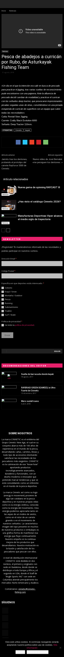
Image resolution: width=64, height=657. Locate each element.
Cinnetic (18, 130)
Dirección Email (9, 258)
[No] (60, 647)
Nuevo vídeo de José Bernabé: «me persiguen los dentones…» (47, 161)
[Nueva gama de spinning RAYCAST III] (8, 191)
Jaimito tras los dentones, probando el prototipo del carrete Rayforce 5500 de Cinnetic (14, 164)
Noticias (5, 51)
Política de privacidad (37, 652)
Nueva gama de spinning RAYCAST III (39, 187)
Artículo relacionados (15, 179)
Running (8, 303)
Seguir (57, 351)
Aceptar (20, 652)
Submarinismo (11, 307)
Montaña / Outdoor (13, 295)
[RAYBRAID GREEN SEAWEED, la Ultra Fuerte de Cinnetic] (9, 390)
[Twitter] (5, 633)
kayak (27, 130)
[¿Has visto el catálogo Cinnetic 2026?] (8, 205)
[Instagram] (5, 618)
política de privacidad (24, 325)
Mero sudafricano (30, 401)
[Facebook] (5, 611)
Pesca (7, 299)
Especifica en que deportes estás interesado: (22, 283)
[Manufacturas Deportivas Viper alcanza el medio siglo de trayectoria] (8, 219)
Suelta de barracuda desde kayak (37, 374)
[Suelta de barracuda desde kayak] (9, 377)
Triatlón (8, 311)
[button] (60, 4)
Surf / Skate (10, 315)
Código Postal (8, 271)
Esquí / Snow (10, 291)
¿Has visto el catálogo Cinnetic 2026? (39, 201)
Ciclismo (8, 288)
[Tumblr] (5, 625)
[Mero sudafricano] (9, 404)
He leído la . (19, 325)
